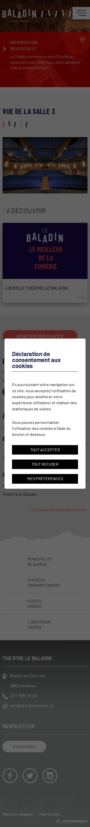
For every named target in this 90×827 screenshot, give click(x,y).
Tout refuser (45, 464)
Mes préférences (45, 478)
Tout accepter (45, 449)
